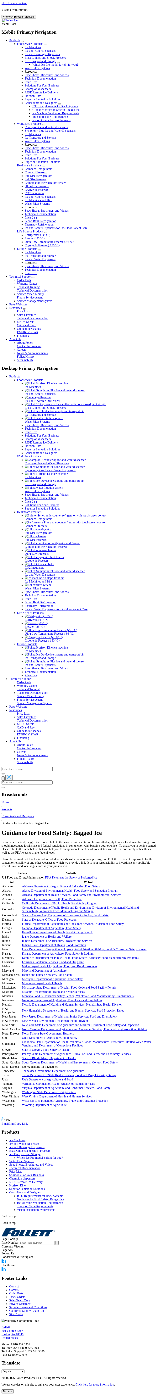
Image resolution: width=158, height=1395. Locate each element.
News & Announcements (32, 353)
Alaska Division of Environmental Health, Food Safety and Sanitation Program (70, 890)
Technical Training (28, 287)
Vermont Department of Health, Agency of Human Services (58, 1083)
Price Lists (31, 82)
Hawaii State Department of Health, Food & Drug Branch (57, 932)
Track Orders (17, 1296)
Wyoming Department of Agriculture (44, 1105)
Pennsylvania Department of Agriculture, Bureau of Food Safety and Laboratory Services (76, 1054)
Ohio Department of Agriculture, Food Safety (49, 1037)
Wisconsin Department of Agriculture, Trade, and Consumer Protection (65, 1100)
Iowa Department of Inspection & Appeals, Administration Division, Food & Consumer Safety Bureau (84, 949)
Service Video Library (30, 294)
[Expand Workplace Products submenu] (43, 124)
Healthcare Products (29, 165)
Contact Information (29, 346)
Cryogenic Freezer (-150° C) (42, 245)
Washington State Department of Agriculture (49, 1092)
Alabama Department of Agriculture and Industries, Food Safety (61, 886)
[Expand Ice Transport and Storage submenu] (58, 62)
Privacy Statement (20, 1303)
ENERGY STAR (27, 332)
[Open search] (3, 778)
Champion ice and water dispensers (46, 127)
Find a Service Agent (30, 297)
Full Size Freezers (35, 179)
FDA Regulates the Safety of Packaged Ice (71, 877)
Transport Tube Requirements (50, 116)
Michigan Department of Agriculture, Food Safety (52, 979)
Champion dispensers (38, 89)
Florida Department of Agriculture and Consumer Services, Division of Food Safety (73, 923)
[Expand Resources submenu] (24, 309)
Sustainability (25, 360)
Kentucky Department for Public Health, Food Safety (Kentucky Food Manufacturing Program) (80, 957)
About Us (15, 339)
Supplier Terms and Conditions (28, 1307)
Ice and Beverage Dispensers (42, 54)
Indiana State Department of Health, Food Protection (54, 945)
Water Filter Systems (37, 68)
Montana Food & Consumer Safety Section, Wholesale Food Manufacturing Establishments (78, 996)
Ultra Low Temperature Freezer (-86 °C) (49, 241)
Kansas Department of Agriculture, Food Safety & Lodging (58, 953)
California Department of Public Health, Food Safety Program (59, 903)
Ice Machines (33, 47)
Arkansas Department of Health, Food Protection (52, 899)
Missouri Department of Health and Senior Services (53, 991)
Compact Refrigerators (38, 168)
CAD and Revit (26, 325)
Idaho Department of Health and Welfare (46, 936)
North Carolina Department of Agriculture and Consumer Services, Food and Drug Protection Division (84, 1029)
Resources (15, 308)
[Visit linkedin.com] (4, 1261)
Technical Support (20, 276)
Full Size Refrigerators (38, 175)
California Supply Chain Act (26, 1310)
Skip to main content (14, 3)
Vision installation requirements (51, 120)
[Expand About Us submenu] (23, 340)
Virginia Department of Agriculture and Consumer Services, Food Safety (66, 1088)
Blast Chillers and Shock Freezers (45, 57)
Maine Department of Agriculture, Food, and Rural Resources (59, 966)
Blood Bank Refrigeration (40, 221)
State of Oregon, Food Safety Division (45, 1049)
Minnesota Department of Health (42, 983)
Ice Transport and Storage (40, 61)
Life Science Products (30, 231)
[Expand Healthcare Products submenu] (43, 166)
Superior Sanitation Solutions (42, 99)
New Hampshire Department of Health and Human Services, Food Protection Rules (73, 1010)
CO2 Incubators (34, 193)
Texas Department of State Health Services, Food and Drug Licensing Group (69, 1075)
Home (5, 802)
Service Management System (34, 301)
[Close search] (9, 777)
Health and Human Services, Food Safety (47, 974)
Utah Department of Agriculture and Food (47, 1079)
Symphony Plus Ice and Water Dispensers (50, 130)
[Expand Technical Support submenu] (33, 277)
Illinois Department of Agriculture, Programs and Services (57, 940)
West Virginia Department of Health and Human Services (57, 1096)
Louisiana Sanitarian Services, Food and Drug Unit (53, 962)
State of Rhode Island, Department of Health (49, 1058)
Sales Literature (26, 314)
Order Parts (24, 280)
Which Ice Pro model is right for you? (55, 64)
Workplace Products (29, 123)
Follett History (25, 356)
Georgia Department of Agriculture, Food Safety (51, 928)
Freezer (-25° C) (35, 238)
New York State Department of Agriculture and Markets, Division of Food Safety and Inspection (80, 1025)
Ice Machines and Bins (38, 200)
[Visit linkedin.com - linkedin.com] (4, 1270)
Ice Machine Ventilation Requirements (55, 113)
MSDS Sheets (25, 321)
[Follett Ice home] (79, 1232)
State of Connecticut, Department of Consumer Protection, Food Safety (65, 915)
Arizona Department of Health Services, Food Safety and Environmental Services (71, 894)
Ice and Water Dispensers (40, 50)
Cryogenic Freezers (36, 189)
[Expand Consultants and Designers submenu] (59, 103)
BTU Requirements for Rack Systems (55, 106)
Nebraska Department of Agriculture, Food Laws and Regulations (62, 1000)
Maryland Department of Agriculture (44, 970)
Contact (14, 1286)
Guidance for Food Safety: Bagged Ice (55, 109)
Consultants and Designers (41, 102)
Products (14, 40)
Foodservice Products (30, 43)
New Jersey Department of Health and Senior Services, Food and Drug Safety (69, 1016)
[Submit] (3, 773)
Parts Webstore (18, 304)
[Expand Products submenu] (22, 41)
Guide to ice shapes (29, 328)
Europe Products (27, 248)
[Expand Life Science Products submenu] (45, 232)
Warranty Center (27, 283)
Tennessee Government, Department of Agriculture (53, 1071)
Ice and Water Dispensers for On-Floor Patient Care (56, 228)
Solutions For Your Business (42, 85)
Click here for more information (95, 1384)
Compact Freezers (36, 172)
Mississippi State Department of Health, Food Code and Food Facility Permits (69, 987)
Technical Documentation (40, 78)
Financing (23, 335)
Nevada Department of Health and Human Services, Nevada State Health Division (72, 1004)
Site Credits (16, 1314)
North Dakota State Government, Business (48, 1033)
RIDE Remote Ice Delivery (41, 92)
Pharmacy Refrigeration (39, 224)
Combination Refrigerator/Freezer (45, 182)
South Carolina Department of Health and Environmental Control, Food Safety (70, 1062)
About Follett (25, 342)
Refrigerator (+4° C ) (37, 235)
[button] (79, 24)
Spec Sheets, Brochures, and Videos (47, 75)
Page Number (10, 1242)
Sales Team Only (19, 1300)
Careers (21, 349)
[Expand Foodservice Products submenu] (45, 44)
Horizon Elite (33, 96)
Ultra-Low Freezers (37, 186)
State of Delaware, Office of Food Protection (49, 919)
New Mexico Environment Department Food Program (55, 1020)
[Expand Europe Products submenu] (39, 249)
